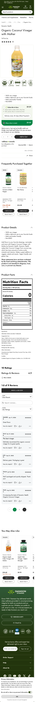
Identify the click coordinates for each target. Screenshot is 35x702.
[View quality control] (17, 631)
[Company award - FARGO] (5, 631)
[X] (24, 675)
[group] (17, 61)
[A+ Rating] (11, 631)
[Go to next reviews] (24, 509)
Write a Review (17, 390)
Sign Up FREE (22, 145)
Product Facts (8, 274)
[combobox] (17, 12)
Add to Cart (8, 211)
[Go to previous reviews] (9, 509)
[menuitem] (10, 17)
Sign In (31, 145)
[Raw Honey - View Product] (23, 192)
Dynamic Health (6, 26)
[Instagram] (9, 675)
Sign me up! (25, 649)
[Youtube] (14, 675)
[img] (4, 83)
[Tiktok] (29, 675)
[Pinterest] (19, 675)
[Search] (30, 12)
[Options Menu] (30, 426)
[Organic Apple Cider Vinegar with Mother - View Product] (8, 559)
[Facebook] (5, 675)
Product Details (9, 227)
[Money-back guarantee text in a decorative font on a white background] (28, 631)
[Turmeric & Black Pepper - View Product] (8, 192)
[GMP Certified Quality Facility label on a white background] (22, 631)
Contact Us (9, 2)
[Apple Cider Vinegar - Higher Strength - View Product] (24, 559)
